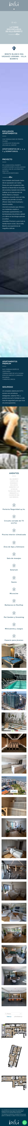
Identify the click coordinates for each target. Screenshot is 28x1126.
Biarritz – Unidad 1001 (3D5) (12, 1026)
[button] (14, 9)
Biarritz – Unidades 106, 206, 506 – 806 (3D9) (12, 1078)
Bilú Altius (6, 1041)
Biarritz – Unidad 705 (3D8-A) (12, 1051)
